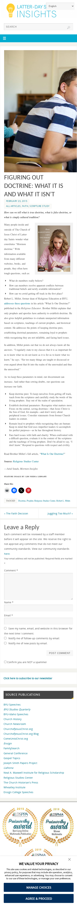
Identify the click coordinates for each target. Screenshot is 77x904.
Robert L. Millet (63, 500)
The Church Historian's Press (21, 782)
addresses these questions (17, 303)
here (7, 553)
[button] (54, 248)
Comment (11, 570)
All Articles (13, 206)
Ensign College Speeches (18, 792)
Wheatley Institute (14, 787)
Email (8, 615)
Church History (12, 719)
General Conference (16, 753)
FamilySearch (12, 748)
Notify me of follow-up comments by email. (34, 638)
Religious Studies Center (26, 461)
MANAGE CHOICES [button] (38, 887)
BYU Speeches (12, 704)
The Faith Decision (16, 513)
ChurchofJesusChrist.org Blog (21, 733)
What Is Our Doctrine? (52, 453)
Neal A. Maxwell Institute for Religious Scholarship (34, 772)
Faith (25, 206)
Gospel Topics (12, 758)
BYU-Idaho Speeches (16, 714)
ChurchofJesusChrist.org (18, 729)
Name (8, 602)
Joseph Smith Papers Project (20, 763)
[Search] (68, 27)
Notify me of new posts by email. (28, 643)
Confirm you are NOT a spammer (26, 662)
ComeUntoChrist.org (16, 738)
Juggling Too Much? (60, 513)
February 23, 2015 (16, 201)
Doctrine (22, 500)
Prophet (30, 500)
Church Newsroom (15, 724)
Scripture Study (40, 206)
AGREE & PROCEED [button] (39, 898)
